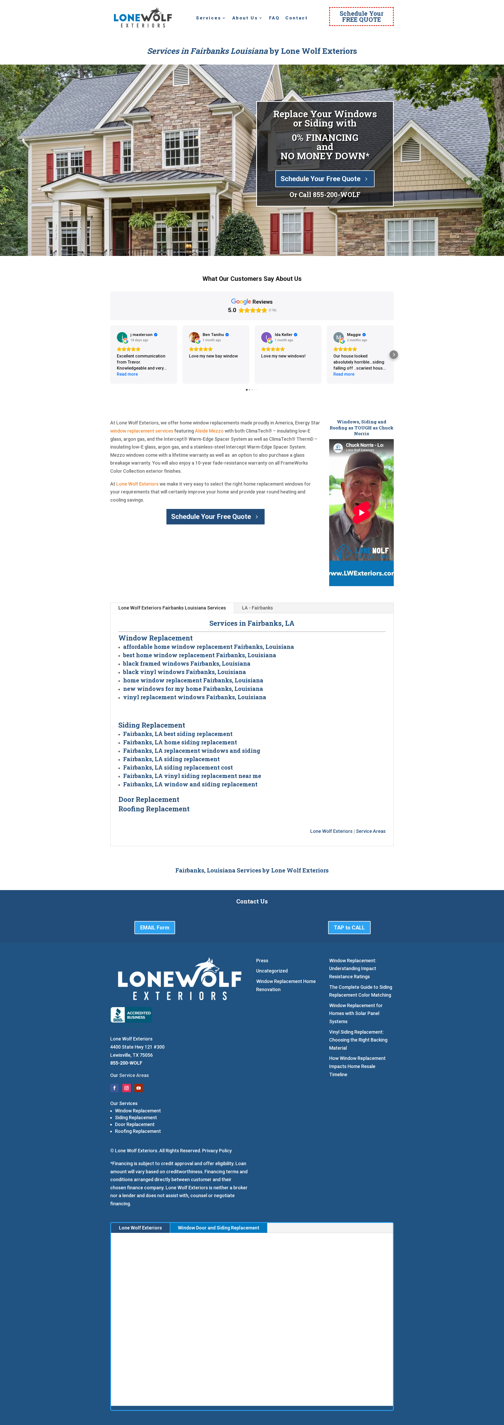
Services (208, 18)
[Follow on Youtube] (138, 1088)
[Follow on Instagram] (126, 1088)
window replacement (132, 431)
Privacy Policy (217, 1150)
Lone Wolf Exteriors (137, 484)
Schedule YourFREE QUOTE (362, 16)
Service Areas (371, 831)
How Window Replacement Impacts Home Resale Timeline (357, 1066)
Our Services (124, 1103)
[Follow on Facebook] (114, 1088)
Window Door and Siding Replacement (218, 1228)
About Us (245, 18)
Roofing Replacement (138, 1131)
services (164, 431)
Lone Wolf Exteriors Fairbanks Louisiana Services (172, 608)
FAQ (274, 18)
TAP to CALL (349, 927)
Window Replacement (138, 1110)
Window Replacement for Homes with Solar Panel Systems (356, 1013)
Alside (201, 431)
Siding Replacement (136, 1117)
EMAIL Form (154, 927)
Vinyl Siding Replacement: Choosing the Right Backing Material (358, 1040)
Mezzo (216, 431)
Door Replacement (135, 1124)
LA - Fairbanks (257, 608)
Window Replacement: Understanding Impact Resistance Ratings (352, 968)
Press (262, 960)
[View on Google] (122, 337)
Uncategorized (272, 971)
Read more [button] (127, 374)
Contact (296, 18)
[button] (110, 354)
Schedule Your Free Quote (320, 179)
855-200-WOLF (336, 194)
